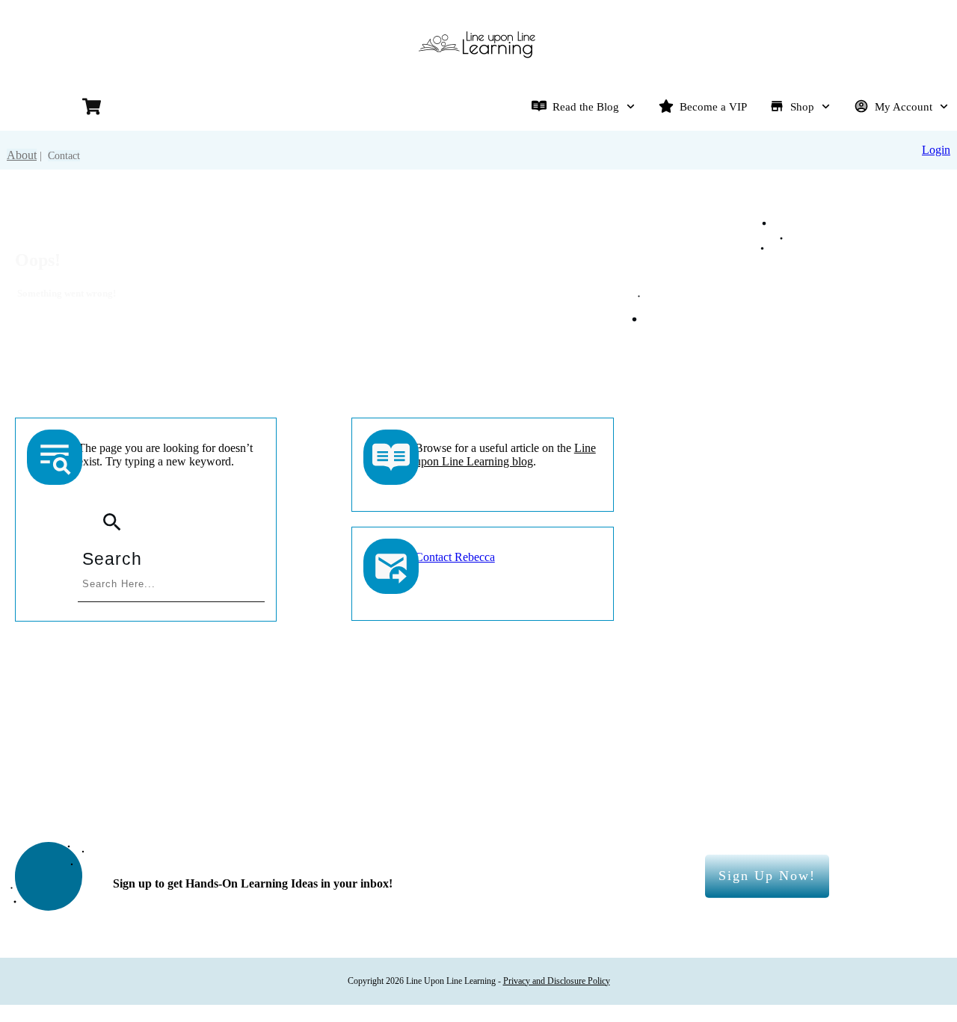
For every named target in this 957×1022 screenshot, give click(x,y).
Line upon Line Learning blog (505, 455)
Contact (64, 155)
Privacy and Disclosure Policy (556, 981)
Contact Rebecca (455, 557)
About (22, 155)
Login (936, 149)
